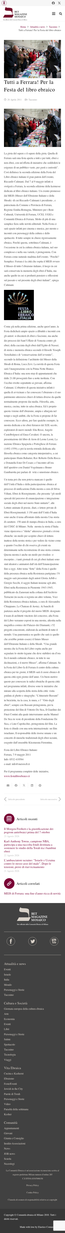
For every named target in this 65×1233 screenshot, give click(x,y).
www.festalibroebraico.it (17, 776)
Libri (6, 1029)
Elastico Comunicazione (49, 1226)
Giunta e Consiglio (14, 1138)
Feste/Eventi (10, 1083)
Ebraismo (9, 1078)
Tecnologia (10, 1054)
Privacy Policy (32, 1185)
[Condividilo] (16, 785)
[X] (59, 3)
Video (7, 1104)
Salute (7, 1039)
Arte (6, 1013)
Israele (7, 974)
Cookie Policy (32, 1192)
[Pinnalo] (40, 785)
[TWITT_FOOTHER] (32, 941)
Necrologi (9, 1163)
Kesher (8, 1114)
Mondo (8, 984)
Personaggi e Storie (14, 989)
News (7, 1148)
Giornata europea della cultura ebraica (24, 1008)
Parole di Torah (12, 1094)
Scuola (7, 1158)
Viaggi (7, 1059)
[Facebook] (53, 3)
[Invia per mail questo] (8, 785)
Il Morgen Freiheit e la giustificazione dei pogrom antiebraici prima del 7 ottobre (28, 830)
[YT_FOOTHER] (54, 941)
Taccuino (32, 99)
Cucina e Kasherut (14, 1073)
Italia (6, 979)
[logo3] (15, 13)
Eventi (7, 969)
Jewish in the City (13, 1088)
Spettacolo (9, 1044)
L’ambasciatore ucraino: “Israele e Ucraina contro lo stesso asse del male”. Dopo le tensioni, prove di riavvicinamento (29, 863)
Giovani (8, 1133)
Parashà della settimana (16, 1109)
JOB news (9, 1153)
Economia (9, 1019)
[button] (4, 3)
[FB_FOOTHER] (11, 941)
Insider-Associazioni (14, 1143)
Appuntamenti (11, 1128)
